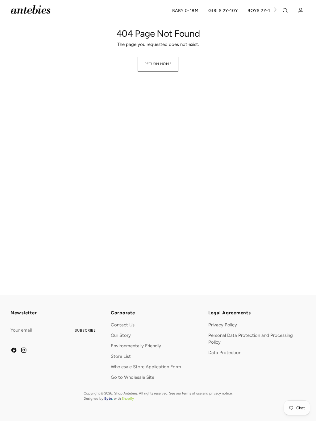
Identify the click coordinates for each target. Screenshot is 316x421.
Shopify (128, 398)
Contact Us (123, 325)
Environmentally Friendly (136, 346)
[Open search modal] (286, 10)
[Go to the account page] (299, 10)
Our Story (121, 335)
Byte (108, 398)
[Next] (275, 10)
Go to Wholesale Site (132, 377)
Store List (121, 356)
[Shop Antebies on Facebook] (14, 351)
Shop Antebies (125, 393)
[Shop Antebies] (30, 9)
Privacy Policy (222, 325)
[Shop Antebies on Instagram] (24, 351)
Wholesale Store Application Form (146, 367)
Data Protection (224, 352)
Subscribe (85, 330)
